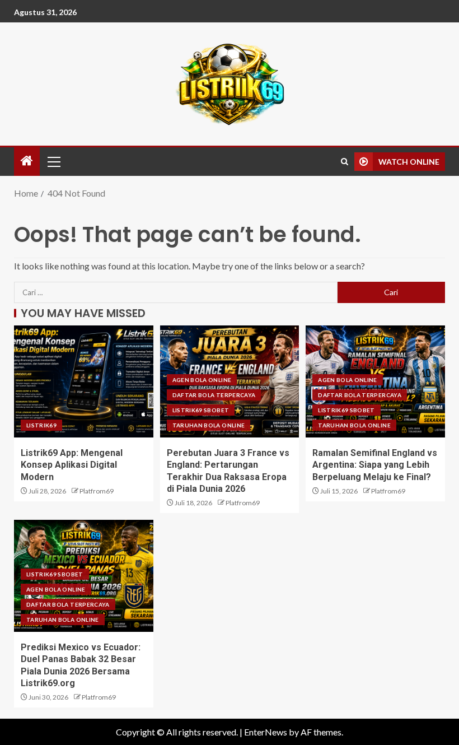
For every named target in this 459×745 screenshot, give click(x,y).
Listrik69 (41, 425)
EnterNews (265, 732)
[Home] (27, 161)
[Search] (345, 162)
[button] (53, 161)
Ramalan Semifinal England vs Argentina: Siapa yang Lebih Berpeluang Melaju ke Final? (374, 465)
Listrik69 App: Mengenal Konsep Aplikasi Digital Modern (72, 465)
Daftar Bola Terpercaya (214, 395)
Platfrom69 (96, 491)
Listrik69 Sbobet (201, 410)
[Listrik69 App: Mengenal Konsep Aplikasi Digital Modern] (83, 381)
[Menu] (53, 161)
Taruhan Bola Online (208, 425)
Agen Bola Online (202, 379)
